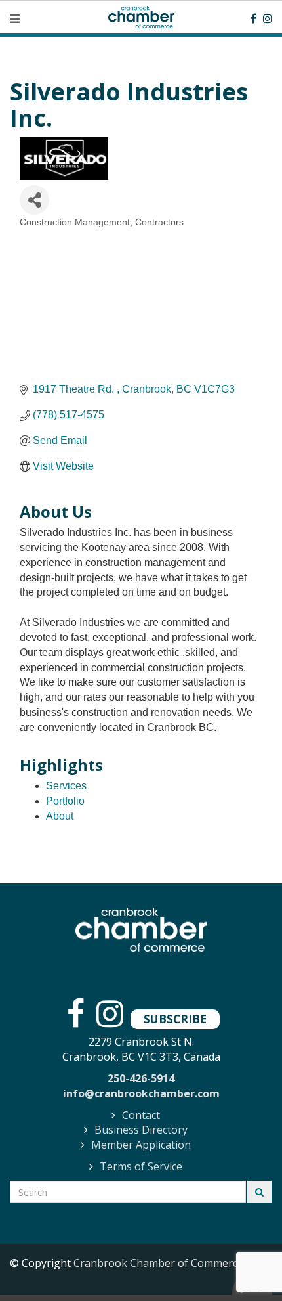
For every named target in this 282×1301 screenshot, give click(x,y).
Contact (141, 1115)
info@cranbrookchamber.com (141, 1093)
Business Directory (141, 1129)
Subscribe (175, 1018)
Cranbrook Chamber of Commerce (158, 1263)
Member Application (141, 1144)
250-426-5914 (141, 1078)
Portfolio (65, 800)
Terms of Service (141, 1166)
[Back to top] (245, 1264)
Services (66, 785)
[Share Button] (34, 200)
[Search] (259, 1192)
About (59, 816)
